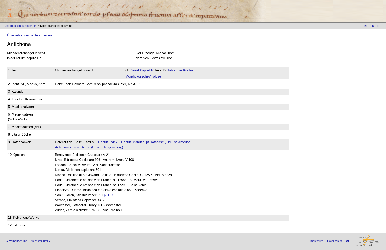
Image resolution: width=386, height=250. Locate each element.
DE (366, 25)
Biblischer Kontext (181, 70)
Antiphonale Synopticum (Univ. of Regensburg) (89, 147)
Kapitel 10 (146, 70)
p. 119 (108, 195)
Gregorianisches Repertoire (20, 25)
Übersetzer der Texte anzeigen (29, 35)
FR (378, 25)
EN (372, 25)
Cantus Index (107, 142)
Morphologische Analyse (143, 76)
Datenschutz (334, 241)
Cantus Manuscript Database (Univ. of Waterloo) (156, 142)
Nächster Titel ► (41, 241)
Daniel (134, 70)
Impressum (316, 241)
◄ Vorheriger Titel (17, 241)
